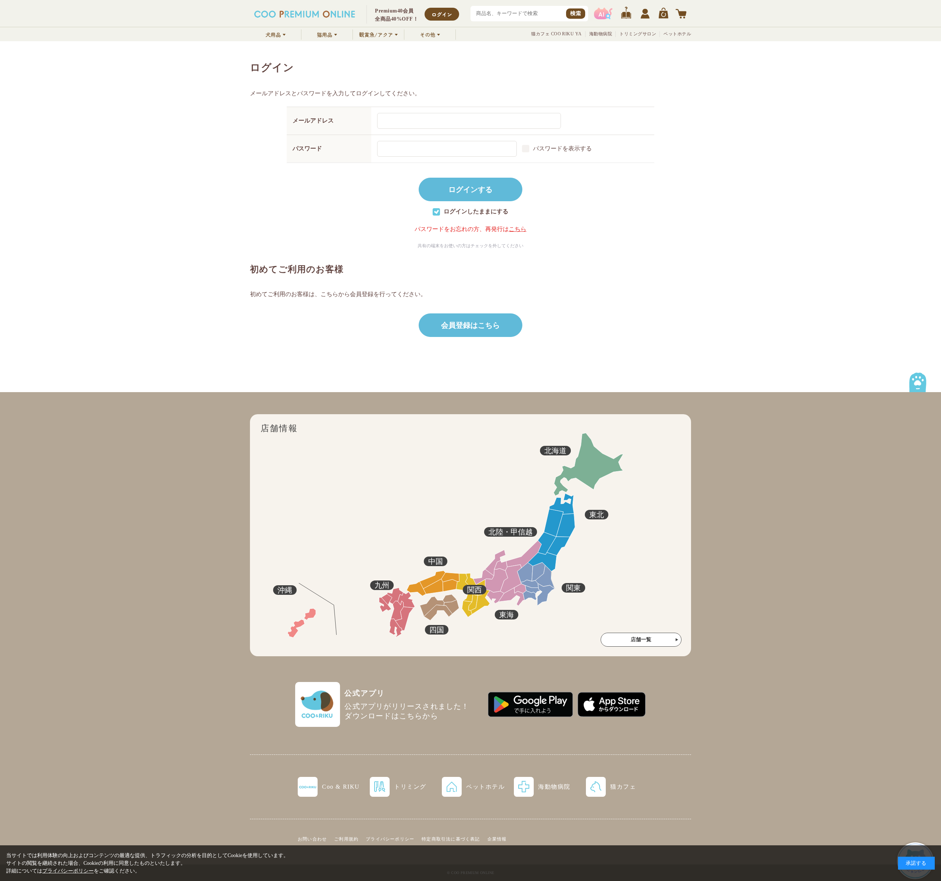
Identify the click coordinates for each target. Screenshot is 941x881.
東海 (506, 615)
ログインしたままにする (476, 211)
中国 (435, 561)
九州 (382, 585)
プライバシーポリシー (390, 839)
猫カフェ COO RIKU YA (556, 33)
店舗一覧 (641, 639)
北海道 (555, 451)
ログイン (442, 14)
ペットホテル (677, 33)
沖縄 (285, 590)
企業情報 (497, 839)
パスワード (307, 148)
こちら (517, 229)
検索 (575, 13)
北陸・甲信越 (511, 532)
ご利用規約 (346, 839)
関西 (474, 590)
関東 (573, 588)
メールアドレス (313, 120)
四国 (436, 630)
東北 (596, 515)
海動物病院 (600, 33)
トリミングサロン (637, 33)
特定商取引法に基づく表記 (451, 839)
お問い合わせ (312, 839)
